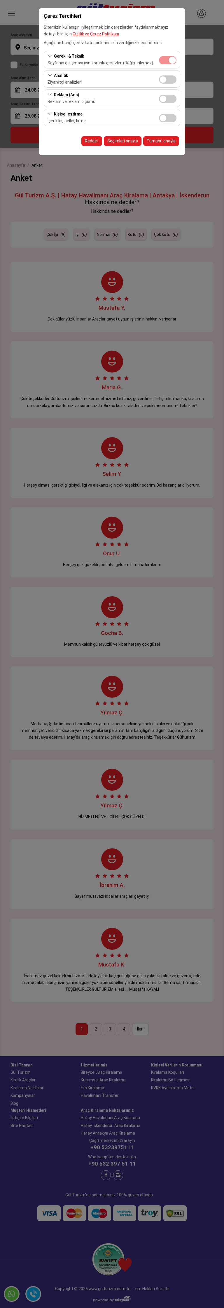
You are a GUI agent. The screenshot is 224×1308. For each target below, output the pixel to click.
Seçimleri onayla (122, 141)
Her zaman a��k (167, 60)
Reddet (92, 141)
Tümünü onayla (161, 141)
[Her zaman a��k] (167, 59)
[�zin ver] (167, 79)
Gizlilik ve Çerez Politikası (96, 34)
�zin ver (167, 79)
